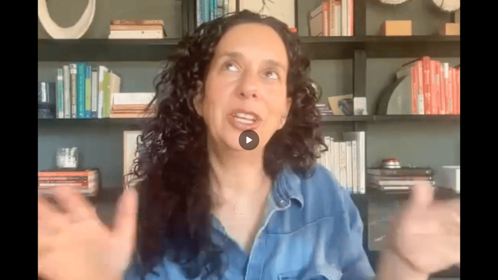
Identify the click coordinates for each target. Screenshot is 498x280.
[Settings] (480, 273)
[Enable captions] (470, 273)
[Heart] (249, 273)
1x (491, 271)
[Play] (28, 273)
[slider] (249, 265)
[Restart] (7, 273)
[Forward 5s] (38, 273)
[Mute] (49, 273)
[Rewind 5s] (17, 273)
